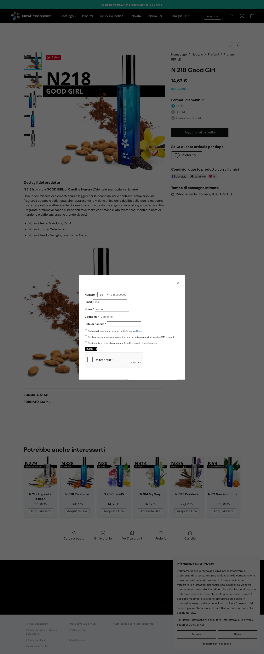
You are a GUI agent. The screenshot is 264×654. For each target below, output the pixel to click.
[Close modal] (177, 283)
